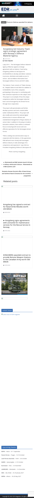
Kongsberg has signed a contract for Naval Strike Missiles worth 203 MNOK (16, 206)
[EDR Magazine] (3, 15)
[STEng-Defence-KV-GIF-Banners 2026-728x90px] (17, 4)
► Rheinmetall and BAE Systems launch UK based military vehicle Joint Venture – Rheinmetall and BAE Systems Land (17, 164)
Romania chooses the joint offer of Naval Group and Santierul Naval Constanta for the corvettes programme (16, 173)
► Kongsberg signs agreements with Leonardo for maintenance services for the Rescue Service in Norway (16, 223)
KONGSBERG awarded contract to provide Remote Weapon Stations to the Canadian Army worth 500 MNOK (17, 258)
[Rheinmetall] (14, 274)
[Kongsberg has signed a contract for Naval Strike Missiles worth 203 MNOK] (17, 187)
